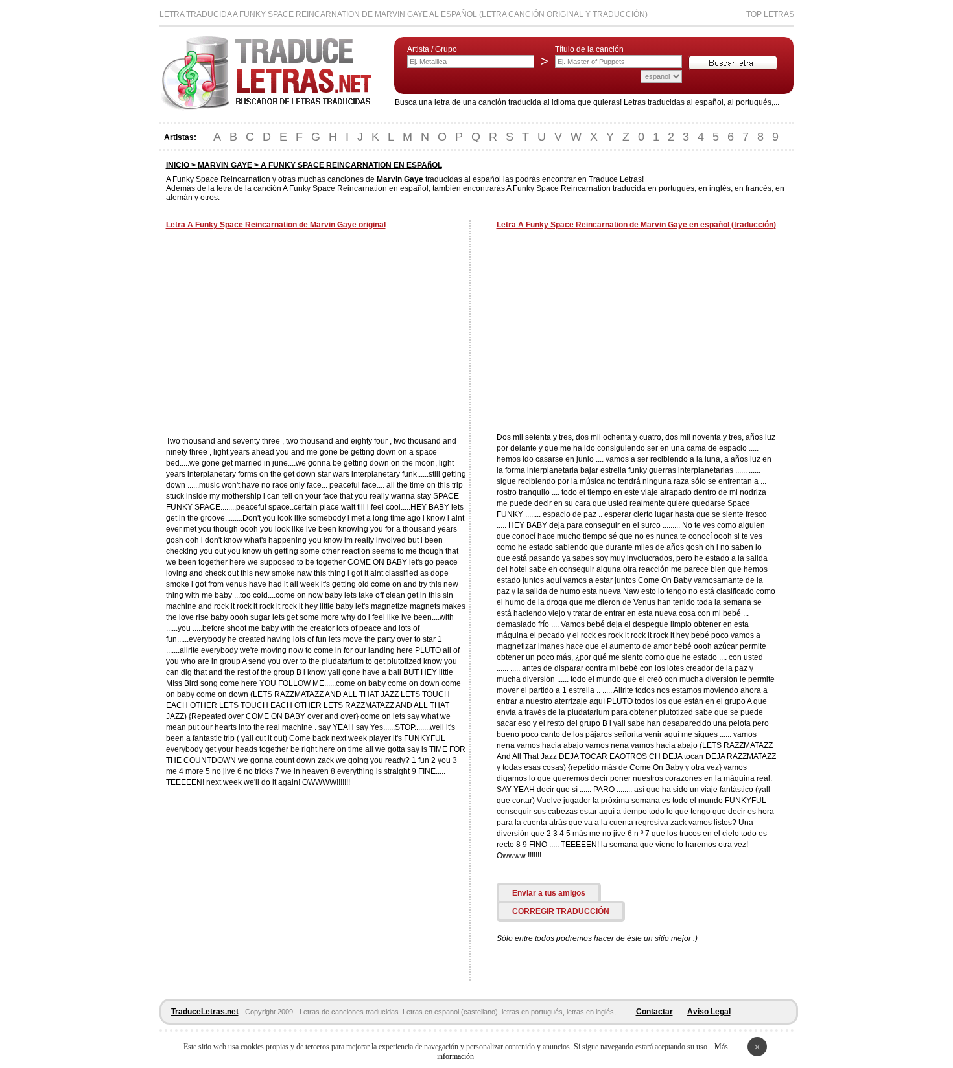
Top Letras (770, 14)
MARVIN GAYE (225, 165)
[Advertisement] (275, 334)
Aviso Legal (709, 1011)
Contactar (654, 1011)
